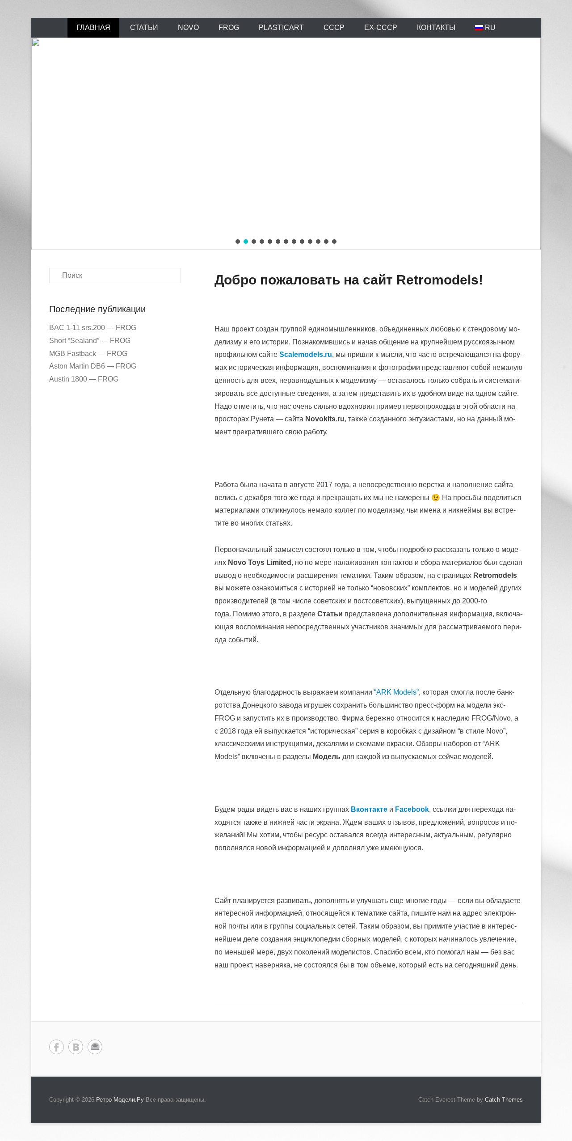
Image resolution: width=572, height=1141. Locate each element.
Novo (188, 27)
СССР (334, 27)
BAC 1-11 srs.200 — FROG (92, 327)
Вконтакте (75, 1046)
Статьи (144, 27)
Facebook (56, 1046)
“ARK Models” (396, 692)
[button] (238, 241)
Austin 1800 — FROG (83, 379)
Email (95, 1046)
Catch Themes (504, 1099)
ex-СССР (380, 27)
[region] (286, 144)
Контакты (436, 27)
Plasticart (281, 27)
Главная (93, 27)
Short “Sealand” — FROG (89, 340)
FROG (229, 27)
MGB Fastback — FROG (88, 353)
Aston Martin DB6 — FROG (92, 366)
